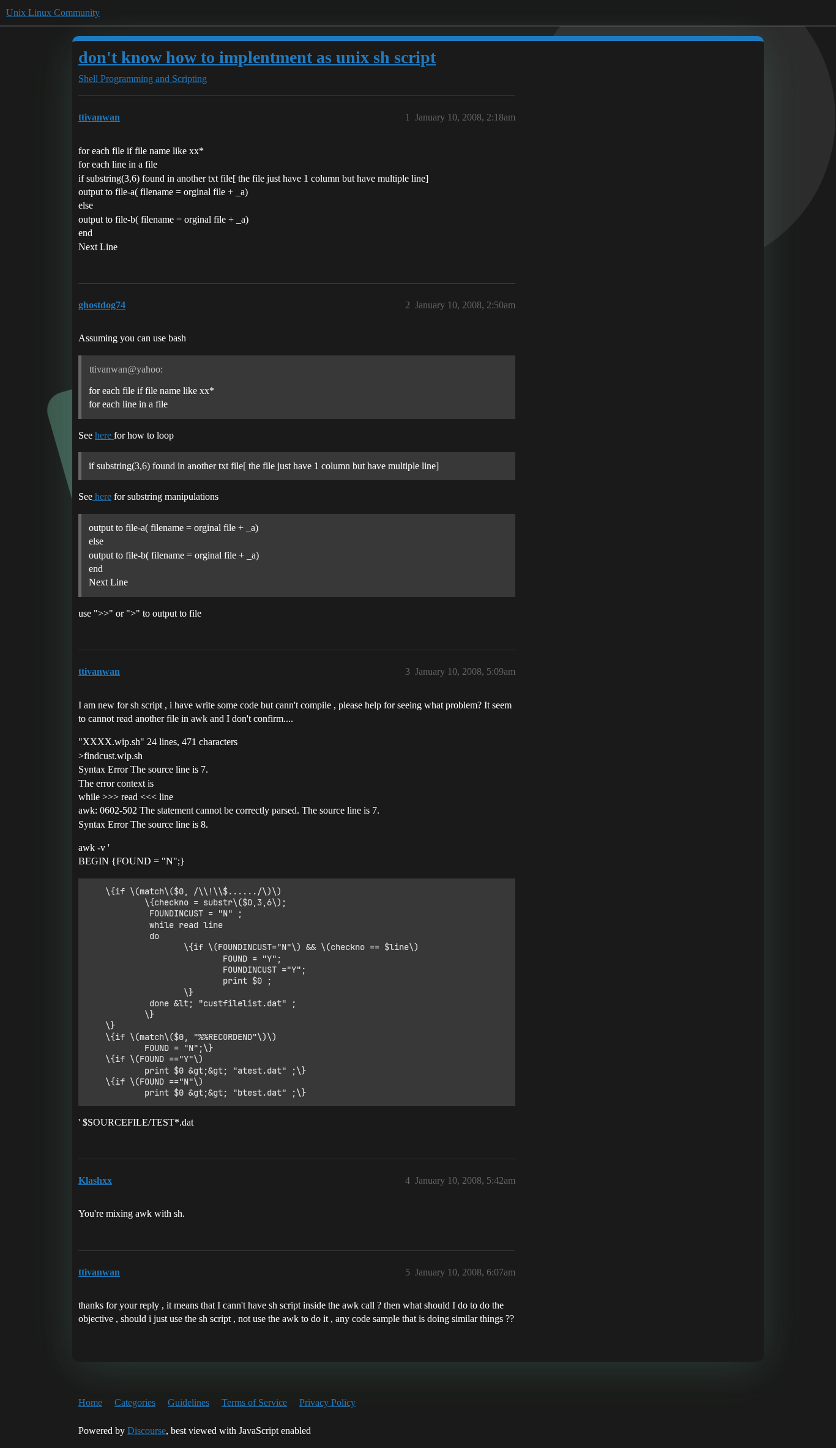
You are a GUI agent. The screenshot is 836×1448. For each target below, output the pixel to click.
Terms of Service (254, 1402)
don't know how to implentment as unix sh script (257, 57)
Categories (134, 1402)
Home (90, 1402)
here (104, 435)
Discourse (146, 1430)
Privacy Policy (327, 1402)
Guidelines (188, 1402)
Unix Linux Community (53, 12)
